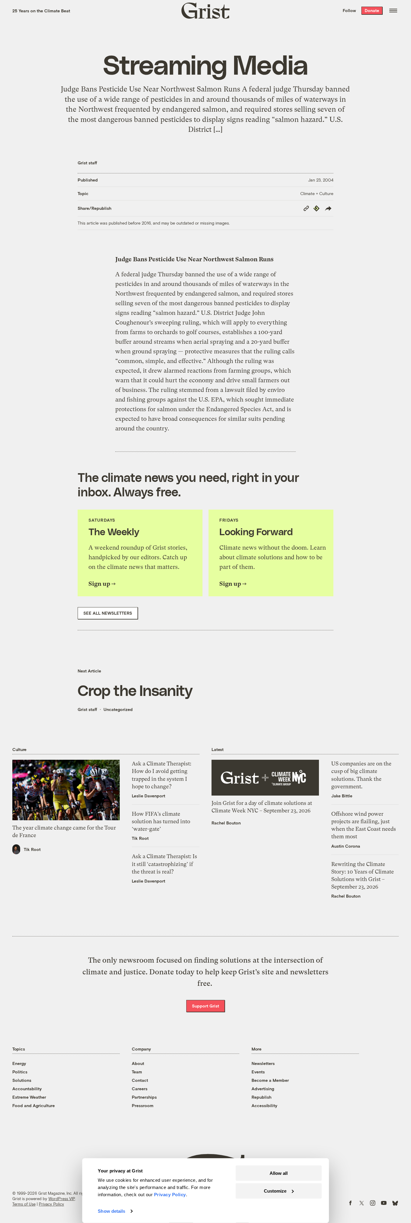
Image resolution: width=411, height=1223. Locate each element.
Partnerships (144, 1097)
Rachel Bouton (226, 822)
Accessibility (264, 1105)
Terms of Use (24, 1204)
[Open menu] (393, 10)
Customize (275, 1190)
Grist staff (87, 162)
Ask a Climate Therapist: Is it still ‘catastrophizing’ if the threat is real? (164, 863)
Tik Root (32, 849)
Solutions (21, 1080)
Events (258, 1071)
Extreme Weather (29, 1097)
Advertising (263, 1088)
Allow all (279, 1173)
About (138, 1063)
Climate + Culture (316, 193)
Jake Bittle (341, 795)
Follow (349, 10)
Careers (139, 1088)
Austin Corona (345, 846)
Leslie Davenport (148, 795)
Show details (111, 1211)
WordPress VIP (61, 1198)
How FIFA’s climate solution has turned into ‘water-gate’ (161, 821)
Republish (261, 1097)
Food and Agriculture (33, 1105)
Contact (140, 1080)
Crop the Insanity (135, 690)
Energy (19, 1063)
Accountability (27, 1088)
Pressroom (142, 1105)
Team (137, 1071)
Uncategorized (118, 709)
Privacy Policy (51, 1204)
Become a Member (270, 1080)
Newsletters (263, 1063)
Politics (19, 1071)
